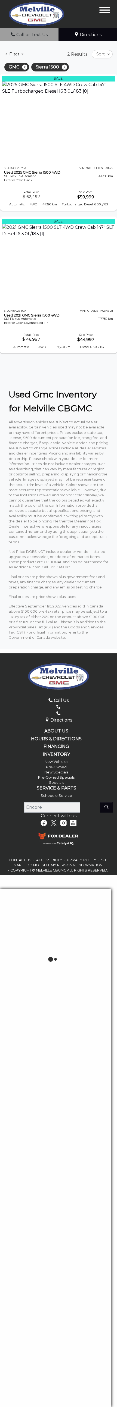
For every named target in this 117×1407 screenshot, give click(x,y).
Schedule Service (56, 796)
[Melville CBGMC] (36, 13)
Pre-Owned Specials (56, 777)
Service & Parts (56, 788)
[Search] (106, 807)
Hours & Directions (56, 739)
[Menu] (104, 11)
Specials (56, 783)
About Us (56, 731)
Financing (56, 746)
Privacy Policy (82, 860)
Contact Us (20, 860)
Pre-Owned (56, 767)
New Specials (56, 772)
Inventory (56, 754)
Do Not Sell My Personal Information (64, 865)
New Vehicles (56, 762)
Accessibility (49, 860)
